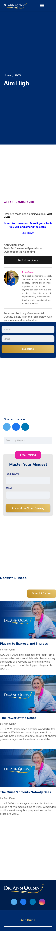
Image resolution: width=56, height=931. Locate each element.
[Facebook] (23, 902)
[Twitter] (14, 902)
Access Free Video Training (28, 508)
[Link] (14, 5)
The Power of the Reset (18, 718)
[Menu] (42, 5)
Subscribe (28, 348)
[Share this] (16, 427)
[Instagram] (42, 902)
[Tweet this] (7, 427)
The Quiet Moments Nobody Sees (25, 792)
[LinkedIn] (33, 902)
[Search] (49, 440)
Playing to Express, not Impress (24, 643)
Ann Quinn (28, 272)
